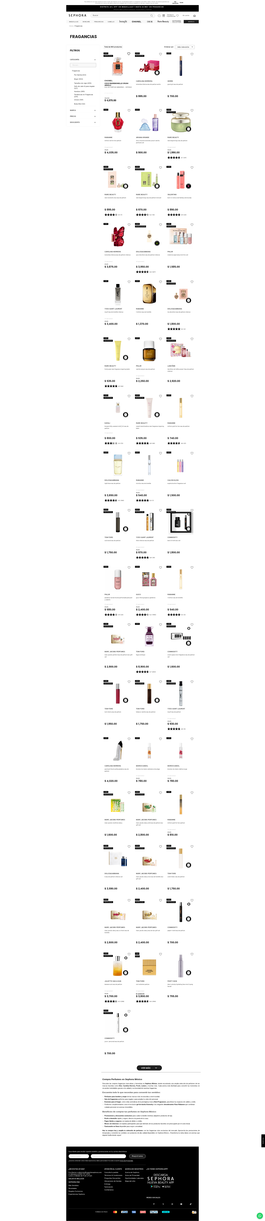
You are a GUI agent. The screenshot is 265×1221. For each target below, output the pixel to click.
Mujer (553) (78, 79)
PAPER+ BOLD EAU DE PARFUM (176, 930)
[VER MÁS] (118, 76)
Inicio (71, 26)
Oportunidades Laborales (134, 1178)
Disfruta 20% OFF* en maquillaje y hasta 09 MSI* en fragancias (132, 7)
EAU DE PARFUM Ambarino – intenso (118, 87)
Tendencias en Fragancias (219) (83, 96)
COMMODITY (172, 537)
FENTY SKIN (172, 981)
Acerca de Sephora (132, 1172)
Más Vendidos (74, 1185)
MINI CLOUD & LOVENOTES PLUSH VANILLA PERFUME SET (147, 142)
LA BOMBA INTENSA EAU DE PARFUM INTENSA (117, 255)
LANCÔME (171, 366)
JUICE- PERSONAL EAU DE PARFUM (114, 1041)
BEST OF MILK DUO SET (173, 540)
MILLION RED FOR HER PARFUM (113, 140)
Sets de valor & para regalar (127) (84, 87)
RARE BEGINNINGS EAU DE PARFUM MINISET (148, 198)
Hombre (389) (79, 91)
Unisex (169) (78, 100)
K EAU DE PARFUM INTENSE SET (114, 877)
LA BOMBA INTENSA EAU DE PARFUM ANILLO (148, 84)
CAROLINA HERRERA (144, 81)
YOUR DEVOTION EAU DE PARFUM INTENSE (148, 255)
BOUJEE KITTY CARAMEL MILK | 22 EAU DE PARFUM (116, 427)
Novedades (73, 1188)
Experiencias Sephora (77, 1194)
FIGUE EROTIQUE (140, 655)
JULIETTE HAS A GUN (113, 981)
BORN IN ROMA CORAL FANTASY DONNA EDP (179, 198)
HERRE (170, 81)
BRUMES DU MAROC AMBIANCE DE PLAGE (148, 769)
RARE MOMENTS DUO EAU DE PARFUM (115, 198)
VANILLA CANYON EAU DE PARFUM (145, 369)
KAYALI (107, 423)
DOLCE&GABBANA (143, 252)
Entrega (107, 1184)
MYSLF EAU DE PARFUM (174, 712)
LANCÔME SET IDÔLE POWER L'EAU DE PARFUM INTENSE (180, 370)
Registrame (137, 1156)
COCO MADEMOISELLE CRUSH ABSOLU (116, 84)
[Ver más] (149, 76)
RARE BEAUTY (173, 137)
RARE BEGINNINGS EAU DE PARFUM (177, 140)
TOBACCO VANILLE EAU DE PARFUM (145, 712)
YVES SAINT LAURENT (113, 309)
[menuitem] (73, 21)
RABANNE (108, 137)
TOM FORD (109, 537)
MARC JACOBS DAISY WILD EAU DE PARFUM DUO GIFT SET (149, 824)
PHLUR (170, 252)
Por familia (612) (80, 75)
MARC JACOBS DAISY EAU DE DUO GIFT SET (148, 930)
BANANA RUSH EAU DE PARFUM (113, 984)
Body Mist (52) (79, 104)
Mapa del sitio (130, 1181)
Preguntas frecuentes (112, 1178)
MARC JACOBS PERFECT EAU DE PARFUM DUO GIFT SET (118, 656)
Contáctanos (109, 1190)
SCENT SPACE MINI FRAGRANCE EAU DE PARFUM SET (181, 656)
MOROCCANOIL (142, 766)
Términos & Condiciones (113, 1175)
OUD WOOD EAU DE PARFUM (112, 540)
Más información (175, 2)
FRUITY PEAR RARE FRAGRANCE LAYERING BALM (117, 369)
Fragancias (79, 26)
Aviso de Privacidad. (126, 1161)
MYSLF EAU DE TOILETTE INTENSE (114, 312)
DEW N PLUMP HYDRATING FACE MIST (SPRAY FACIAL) (180, 985)
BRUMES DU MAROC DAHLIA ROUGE (177, 769)
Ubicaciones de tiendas (113, 1181)
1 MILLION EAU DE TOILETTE (143, 312)
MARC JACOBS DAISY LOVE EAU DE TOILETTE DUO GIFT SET (149, 878)
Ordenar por (169, 47)
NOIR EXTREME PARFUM (142, 984)
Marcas (191, 22)
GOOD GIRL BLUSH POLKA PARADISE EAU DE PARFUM (117, 770)
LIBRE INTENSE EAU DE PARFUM (145, 540)
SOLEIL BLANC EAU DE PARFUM (176, 877)
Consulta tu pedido (111, 1172)
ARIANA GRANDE (142, 137)
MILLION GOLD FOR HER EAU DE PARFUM (178, 426)
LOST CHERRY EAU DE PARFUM (113, 712)
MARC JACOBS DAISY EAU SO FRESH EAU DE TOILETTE (117, 931)
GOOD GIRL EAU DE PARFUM (175, 84)
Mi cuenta (186, 15)
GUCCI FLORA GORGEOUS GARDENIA (145, 598)
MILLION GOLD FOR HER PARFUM (176, 823)
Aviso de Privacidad (132, 1175)
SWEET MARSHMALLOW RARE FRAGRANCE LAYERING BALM (150, 427)
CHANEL (109, 81)
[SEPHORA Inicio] (77, 15)
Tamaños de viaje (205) (82, 83)
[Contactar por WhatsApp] (260, 1216)
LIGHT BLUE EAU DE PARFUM (112, 483)
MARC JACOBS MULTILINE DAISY (113, 823)
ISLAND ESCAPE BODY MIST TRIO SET (177, 255)
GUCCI (138, 594)
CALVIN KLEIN (172, 480)
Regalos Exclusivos (76, 1191)
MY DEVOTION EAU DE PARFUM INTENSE (178, 312)
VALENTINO (172, 195)
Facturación (108, 1187)
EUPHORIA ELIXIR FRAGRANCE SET (176, 483)
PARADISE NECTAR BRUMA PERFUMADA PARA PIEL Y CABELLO (118, 599)
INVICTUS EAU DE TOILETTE (143, 483)
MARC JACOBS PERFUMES (115, 652)
